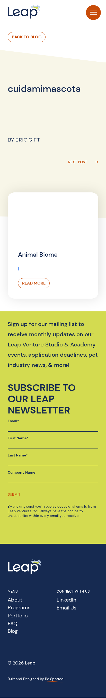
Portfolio (18, 616)
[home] (24, 11)
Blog (13, 631)
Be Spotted (54, 679)
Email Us (66, 608)
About (15, 600)
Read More (34, 283)
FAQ (12, 624)
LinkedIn (66, 600)
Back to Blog (26, 37)
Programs (19, 608)
